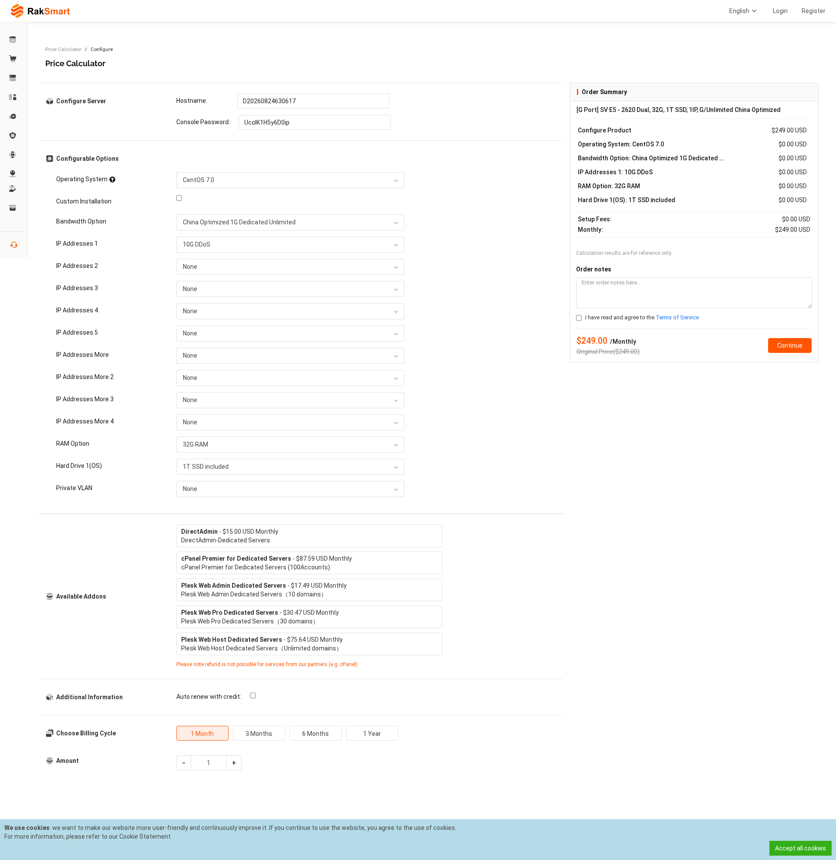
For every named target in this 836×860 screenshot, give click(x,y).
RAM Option (72, 443)
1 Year (372, 733)
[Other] (14, 135)
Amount (67, 760)
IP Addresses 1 (77, 243)
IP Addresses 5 (77, 332)
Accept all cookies (800, 848)
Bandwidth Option (81, 221)
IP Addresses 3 (77, 287)
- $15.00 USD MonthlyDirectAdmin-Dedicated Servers (229, 536)
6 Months (315, 733)
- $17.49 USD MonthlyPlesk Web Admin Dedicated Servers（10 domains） (264, 590)
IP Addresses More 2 (85, 376)
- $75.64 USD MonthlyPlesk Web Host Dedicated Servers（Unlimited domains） (262, 644)
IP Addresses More (82, 354)
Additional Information (89, 697)
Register (814, 10)
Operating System (82, 179)
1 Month (202, 733)
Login (780, 10)
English (739, 10)
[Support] (14, 188)
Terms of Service (677, 317)
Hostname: (191, 100)
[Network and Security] (14, 173)
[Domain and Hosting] (14, 154)
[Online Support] (14, 244)
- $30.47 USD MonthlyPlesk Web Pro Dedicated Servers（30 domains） (260, 617)
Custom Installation (83, 201)
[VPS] (14, 116)
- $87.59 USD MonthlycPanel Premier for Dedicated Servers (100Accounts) (266, 563)
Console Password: (203, 122)
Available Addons (81, 596)
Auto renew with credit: (208, 696)
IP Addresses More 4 (85, 421)
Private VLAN (74, 487)
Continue (789, 345)
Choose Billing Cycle (86, 733)
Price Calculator (63, 49)
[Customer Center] (14, 39)
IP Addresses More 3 (85, 399)
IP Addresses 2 (77, 265)
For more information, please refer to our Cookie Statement (87, 836)
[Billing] (14, 207)
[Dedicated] (14, 78)
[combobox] (290, 180)
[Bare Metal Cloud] (14, 97)
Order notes (593, 269)
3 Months (259, 733)
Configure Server (81, 101)
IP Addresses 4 (77, 310)
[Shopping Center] (14, 58)
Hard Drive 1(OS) (79, 465)
